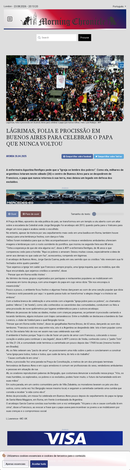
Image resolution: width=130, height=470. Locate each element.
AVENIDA (10, 156)
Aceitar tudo (39, 464)
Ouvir (13, 214)
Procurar (84, 37)
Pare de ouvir (32, 214)
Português (118, 6)
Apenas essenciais (15, 464)
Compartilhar (78, 156)
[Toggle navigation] (9, 19)
